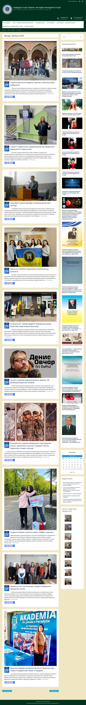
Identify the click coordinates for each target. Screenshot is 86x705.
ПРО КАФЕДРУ (6, 22)
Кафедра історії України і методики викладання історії (37, 7)
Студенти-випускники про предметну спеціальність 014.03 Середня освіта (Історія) (70, 133)
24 (69, 466)
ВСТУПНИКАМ (50, 22)
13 (77, 462)
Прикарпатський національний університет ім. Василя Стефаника (41, 703)
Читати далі (50, 93)
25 (72, 466)
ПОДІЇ (14, 22)
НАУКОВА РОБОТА (40, 22)
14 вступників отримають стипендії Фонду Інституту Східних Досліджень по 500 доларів (72, 484)
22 (63, 466)
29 (63, 469)
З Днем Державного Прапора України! (71, 495)
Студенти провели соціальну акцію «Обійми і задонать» (32, 532)
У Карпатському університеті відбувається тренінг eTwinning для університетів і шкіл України (72, 501)
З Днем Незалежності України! (69, 493)
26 (74, 466)
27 (77, 466)
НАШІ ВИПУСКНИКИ (70, 22)
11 (72, 462)
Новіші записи (54, 691)
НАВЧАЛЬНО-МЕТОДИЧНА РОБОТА (25, 22)
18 (72, 464)
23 (66, 466)
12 (74, 462)
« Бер (71, 472)
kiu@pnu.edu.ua (64, 19)
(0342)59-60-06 (64, 17)
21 (80, 464)
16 (66, 464)
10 (69, 462)
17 (69, 464)
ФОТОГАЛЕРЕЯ (60, 22)
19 (74, 464)
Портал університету (72, 1)
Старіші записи (7, 691)
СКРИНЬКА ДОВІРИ (28, 26)
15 (63, 464)
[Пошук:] (71, 37)
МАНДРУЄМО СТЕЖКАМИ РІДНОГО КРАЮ (13, 26)
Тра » (74, 472)
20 (77, 464)
